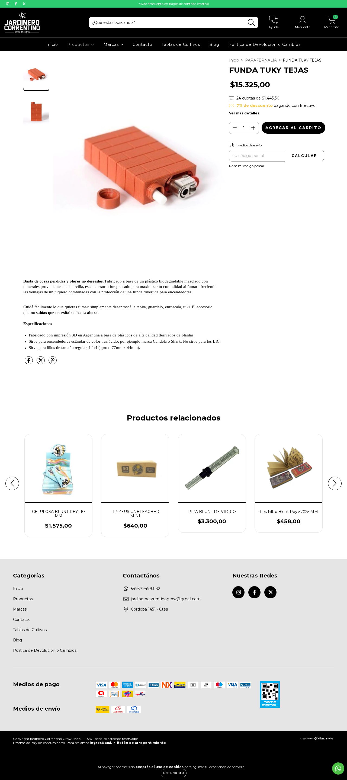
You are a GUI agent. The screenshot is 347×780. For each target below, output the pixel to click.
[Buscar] (251, 22)
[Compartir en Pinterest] (53, 362)
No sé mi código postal (246, 166)
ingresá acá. (101, 743)
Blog (214, 44)
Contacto (142, 44)
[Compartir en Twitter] (41, 362)
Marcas (112, 44)
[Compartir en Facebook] (29, 362)
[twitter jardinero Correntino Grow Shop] (24, 3)
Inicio (52, 44)
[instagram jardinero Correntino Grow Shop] (8, 3)
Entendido (173, 773)
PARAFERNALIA (261, 60)
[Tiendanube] (317, 739)
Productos (79, 44)
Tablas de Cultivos (181, 44)
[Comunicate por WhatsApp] (338, 768)
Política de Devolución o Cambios (265, 44)
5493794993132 (145, 588)
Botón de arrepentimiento (141, 743)
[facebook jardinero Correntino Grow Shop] (16, 3)
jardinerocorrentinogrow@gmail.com (166, 598)
